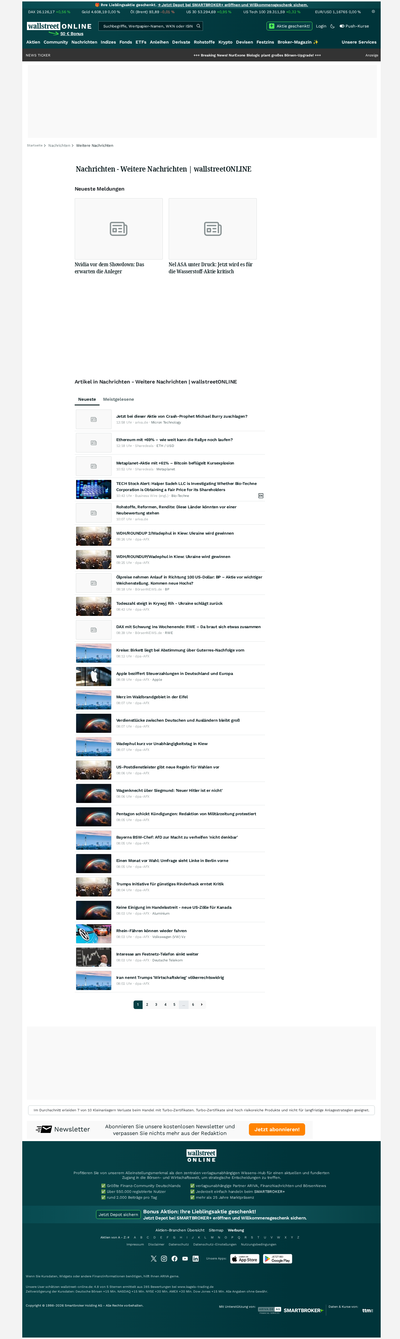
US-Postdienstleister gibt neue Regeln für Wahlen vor (167, 767)
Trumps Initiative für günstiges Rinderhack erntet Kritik (170, 884)
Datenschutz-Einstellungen (215, 1244)
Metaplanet (165, 469)
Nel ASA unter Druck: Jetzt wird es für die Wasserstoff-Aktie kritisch (211, 268)
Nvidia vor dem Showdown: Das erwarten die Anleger (109, 268)
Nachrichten (84, 42)
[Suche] (198, 26)
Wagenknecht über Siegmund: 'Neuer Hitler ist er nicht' (169, 790)
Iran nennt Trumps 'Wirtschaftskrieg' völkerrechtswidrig (170, 977)
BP (167, 589)
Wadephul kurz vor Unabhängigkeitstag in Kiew (162, 743)
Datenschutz (179, 1244)
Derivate (181, 42)
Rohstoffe (204, 42)
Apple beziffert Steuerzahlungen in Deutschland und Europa (174, 673)
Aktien (33, 42)
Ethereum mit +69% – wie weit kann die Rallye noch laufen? (174, 439)
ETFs (141, 42)
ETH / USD (165, 446)
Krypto (225, 42)
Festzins (265, 42)
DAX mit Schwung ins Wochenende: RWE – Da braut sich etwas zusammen (188, 626)
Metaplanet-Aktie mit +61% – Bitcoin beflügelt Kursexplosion (175, 463)
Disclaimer (156, 1244)
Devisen (244, 42)
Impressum (135, 1244)
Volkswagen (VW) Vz (168, 937)
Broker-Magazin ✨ (298, 42)
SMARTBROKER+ (269, 1191)
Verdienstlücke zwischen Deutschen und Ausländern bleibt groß (178, 720)
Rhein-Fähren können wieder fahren (151, 930)
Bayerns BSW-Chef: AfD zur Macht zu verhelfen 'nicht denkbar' (177, 837)
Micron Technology (166, 422)
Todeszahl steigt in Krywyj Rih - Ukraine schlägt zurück (169, 603)
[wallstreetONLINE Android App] (277, 1262)
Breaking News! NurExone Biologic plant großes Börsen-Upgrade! (228, 55)
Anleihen (159, 42)
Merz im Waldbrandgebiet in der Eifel (152, 696)
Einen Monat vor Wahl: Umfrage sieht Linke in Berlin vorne (172, 860)
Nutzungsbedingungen (258, 1244)
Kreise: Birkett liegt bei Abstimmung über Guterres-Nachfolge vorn (180, 650)
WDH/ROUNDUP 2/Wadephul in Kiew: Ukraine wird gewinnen (175, 533)
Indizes (108, 42)
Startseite (34, 145)
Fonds (125, 42)
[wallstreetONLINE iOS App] (244, 1262)
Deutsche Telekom (167, 960)
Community (56, 42)
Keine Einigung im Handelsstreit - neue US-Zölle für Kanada (174, 907)
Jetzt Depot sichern (118, 1214)
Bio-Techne (180, 496)
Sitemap (216, 1230)
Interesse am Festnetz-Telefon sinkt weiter (157, 954)
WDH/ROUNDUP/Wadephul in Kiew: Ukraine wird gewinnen (173, 556)
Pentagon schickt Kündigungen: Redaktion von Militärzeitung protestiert (186, 813)
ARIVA (164, 1276)
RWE (169, 633)
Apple (157, 680)
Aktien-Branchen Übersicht (179, 1230)
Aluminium (160, 913)
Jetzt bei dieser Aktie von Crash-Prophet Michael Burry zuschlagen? (181, 416)
